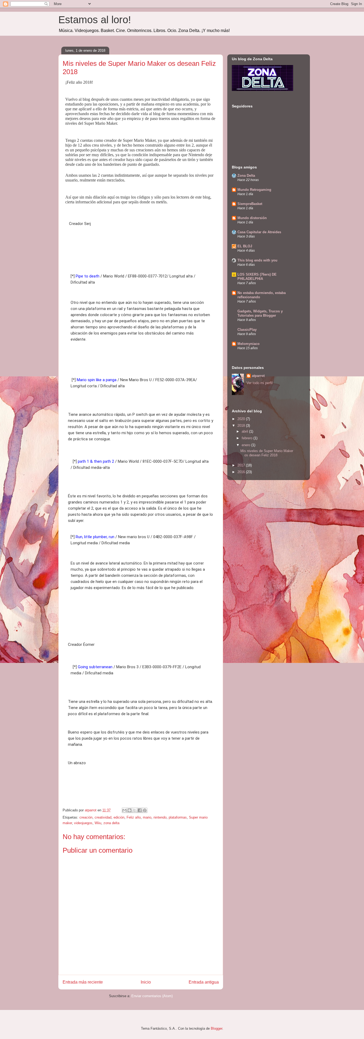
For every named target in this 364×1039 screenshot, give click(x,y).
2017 (241, 465)
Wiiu (98, 823)
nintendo (160, 817)
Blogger (216, 1028)
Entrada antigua (204, 982)
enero (246, 445)
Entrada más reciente (83, 982)
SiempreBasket (249, 204)
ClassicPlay (247, 330)
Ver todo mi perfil (259, 383)
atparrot (258, 376)
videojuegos (83, 823)
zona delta (111, 823)
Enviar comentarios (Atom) (152, 996)
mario (147, 817)
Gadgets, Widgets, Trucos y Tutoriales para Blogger (260, 313)
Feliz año (134, 817)
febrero (247, 438)
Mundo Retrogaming (254, 190)
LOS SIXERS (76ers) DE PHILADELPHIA (257, 276)
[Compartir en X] (134, 810)
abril (245, 431)
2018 (241, 426)
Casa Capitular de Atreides (259, 232)
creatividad (103, 817)
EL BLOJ (244, 246)
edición (119, 817)
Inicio (146, 982)
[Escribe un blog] (129, 810)
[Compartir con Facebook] (139, 810)
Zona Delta (246, 176)
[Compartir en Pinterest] (144, 810)
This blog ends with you (257, 260)
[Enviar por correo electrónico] (124, 810)
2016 (241, 472)
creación (85, 817)
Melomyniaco (248, 344)
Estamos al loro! (94, 19)
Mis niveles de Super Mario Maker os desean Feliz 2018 (266, 453)
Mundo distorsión (252, 218)
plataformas (178, 817)
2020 (241, 419)
